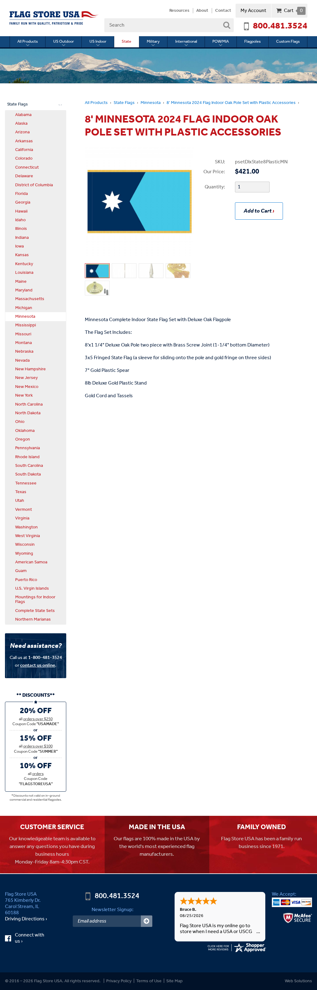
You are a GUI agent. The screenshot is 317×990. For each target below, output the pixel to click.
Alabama (23, 115)
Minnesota (151, 103)
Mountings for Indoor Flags (35, 599)
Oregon (22, 439)
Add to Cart (257, 211)
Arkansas (24, 141)
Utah (19, 501)
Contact (223, 10)
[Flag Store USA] (54, 18)
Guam (21, 571)
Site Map (174, 981)
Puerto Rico (26, 580)
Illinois (21, 229)
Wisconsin (25, 544)
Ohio (19, 422)
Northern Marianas (33, 619)
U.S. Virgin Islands (32, 588)
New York (24, 395)
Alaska (21, 123)
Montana (23, 343)
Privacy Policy (119, 981)
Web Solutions (298, 981)
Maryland (24, 290)
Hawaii (21, 211)
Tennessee (26, 483)
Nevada (22, 360)
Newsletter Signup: (112, 910)
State (126, 41)
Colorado (24, 158)
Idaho (20, 220)
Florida (21, 194)
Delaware (24, 176)
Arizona (22, 132)
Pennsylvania (27, 448)
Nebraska (24, 351)
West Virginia (27, 536)
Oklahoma (25, 431)
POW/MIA (220, 41)
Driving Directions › (26, 919)
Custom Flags (288, 41)
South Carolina (29, 466)
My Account (253, 10)
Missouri (23, 334)
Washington (26, 527)
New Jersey (26, 378)
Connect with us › (29, 938)
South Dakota (28, 474)
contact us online (37, 665)
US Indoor (97, 41)
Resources (179, 10)
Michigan (23, 308)
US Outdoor (63, 41)
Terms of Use (149, 981)
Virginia (22, 518)
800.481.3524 (280, 26)
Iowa (19, 246)
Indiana (22, 238)
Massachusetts (29, 299)
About (202, 10)
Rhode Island (27, 457)
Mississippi (25, 325)
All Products (27, 41)
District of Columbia (34, 185)
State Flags (124, 103)
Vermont (23, 510)
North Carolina (29, 404)
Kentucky (24, 264)
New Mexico (26, 387)
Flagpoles (252, 41)
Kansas (22, 255)
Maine (21, 282)
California (24, 150)
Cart (293, 10)
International (186, 41)
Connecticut (27, 167)
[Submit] (146, 921)
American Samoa (31, 562)
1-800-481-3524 (45, 657)
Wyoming (24, 553)
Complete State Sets (35, 611)
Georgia (22, 202)
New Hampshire (30, 369)
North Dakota (28, 413)
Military (153, 41)
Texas (20, 492)
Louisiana (24, 273)
